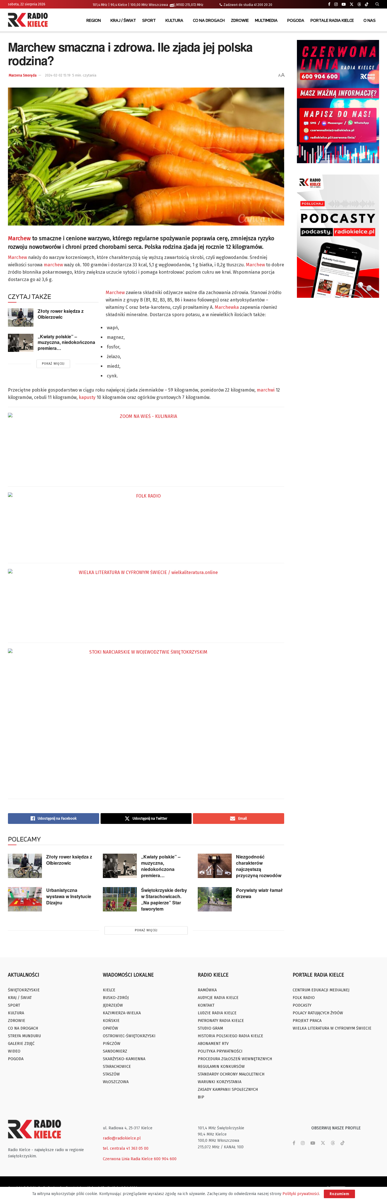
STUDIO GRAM (210, 1028)
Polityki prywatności (300, 1193)
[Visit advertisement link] (338, 101)
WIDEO (14, 1051)
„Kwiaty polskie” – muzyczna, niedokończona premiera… (66, 342)
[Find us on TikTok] (366, 4)
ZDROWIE (240, 20)
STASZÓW (111, 1074)
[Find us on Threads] (359, 4)
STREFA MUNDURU (24, 1036)
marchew (53, 264)
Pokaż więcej (53, 363)
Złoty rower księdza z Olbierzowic (61, 314)
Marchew (19, 238)
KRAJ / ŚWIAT (123, 20)
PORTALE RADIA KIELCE (332, 20)
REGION (93, 20)
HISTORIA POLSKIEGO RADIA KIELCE (230, 1036)
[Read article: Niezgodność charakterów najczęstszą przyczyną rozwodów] (215, 866)
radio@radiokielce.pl (122, 1138)
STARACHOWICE (117, 1066)
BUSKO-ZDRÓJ (116, 997)
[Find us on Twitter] (352, 4)
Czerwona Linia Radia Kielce (128, 1159)
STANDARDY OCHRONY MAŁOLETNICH (231, 1074)
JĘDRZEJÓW (113, 1005)
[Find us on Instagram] (336, 4)
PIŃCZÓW (111, 1043)
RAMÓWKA (207, 990)
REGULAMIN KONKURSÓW (221, 1066)
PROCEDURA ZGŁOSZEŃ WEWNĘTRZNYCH (235, 1059)
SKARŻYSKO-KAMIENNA (124, 1059)
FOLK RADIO (304, 997)
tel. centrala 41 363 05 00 (125, 1148)
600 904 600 (165, 1159)
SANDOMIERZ (115, 1051)
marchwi (266, 390)
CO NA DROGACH (209, 20)
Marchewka (227, 307)
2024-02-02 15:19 (58, 75)
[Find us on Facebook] (329, 4)
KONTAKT (206, 1005)
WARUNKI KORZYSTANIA (219, 1081)
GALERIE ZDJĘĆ (21, 1043)
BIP (201, 1097)
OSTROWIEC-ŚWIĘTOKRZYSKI (129, 1036)
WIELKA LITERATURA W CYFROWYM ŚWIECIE (332, 1028)
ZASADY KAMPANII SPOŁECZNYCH (228, 1089)
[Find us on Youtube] (344, 4)
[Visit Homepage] (29, 20)
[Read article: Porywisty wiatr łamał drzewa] (215, 899)
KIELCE (109, 990)
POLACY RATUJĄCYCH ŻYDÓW (318, 1013)
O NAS (369, 20)
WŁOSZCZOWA (116, 1081)
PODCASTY (302, 1005)
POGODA (295, 20)
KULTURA (174, 20)
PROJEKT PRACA (307, 1020)
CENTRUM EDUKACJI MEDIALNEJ (321, 990)
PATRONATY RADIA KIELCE (221, 1020)
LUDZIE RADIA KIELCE (217, 1013)
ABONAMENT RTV (213, 1043)
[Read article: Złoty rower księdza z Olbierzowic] (20, 317)
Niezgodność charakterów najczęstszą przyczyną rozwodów (258, 866)
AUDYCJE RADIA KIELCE (218, 997)
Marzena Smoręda (23, 75)
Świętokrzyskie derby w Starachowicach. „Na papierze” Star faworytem (164, 899)
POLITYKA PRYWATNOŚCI (220, 1051)
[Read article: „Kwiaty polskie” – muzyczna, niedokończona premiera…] (20, 343)
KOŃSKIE (111, 1020)
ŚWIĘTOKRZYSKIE (24, 990)
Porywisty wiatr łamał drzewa (259, 893)
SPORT (149, 20)
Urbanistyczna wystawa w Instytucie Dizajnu (68, 896)
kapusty (87, 397)
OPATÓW (110, 1028)
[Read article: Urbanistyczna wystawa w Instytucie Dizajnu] (25, 899)
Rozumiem (339, 1194)
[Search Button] (377, 4)
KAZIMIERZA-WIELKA (122, 1013)
